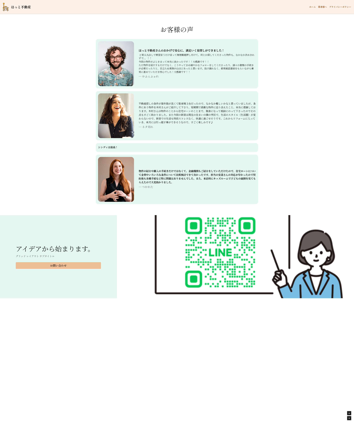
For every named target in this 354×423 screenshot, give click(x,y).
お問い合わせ (58, 265)
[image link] (6, 7)
